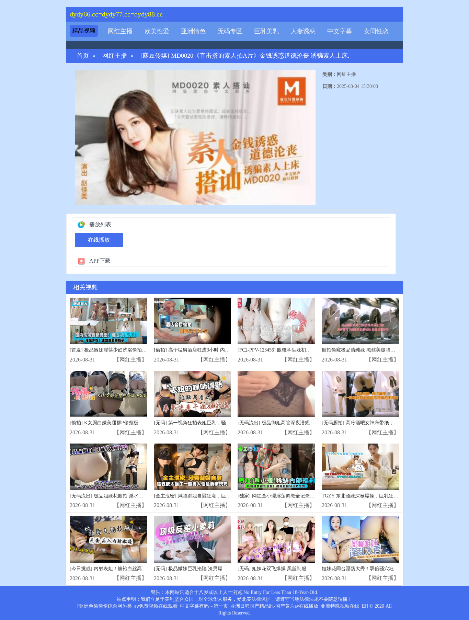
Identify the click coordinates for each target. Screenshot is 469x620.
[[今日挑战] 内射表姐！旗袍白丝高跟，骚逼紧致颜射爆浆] (108, 539)
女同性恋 (376, 31)
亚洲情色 (193, 31)
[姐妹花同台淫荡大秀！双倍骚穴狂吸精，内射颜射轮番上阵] (360, 539)
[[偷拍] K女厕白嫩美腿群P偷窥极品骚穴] (108, 394)
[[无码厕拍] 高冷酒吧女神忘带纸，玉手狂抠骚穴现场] (360, 394)
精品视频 (83, 30)
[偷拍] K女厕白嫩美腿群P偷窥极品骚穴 (111, 422)
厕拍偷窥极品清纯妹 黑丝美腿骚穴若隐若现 (368, 350)
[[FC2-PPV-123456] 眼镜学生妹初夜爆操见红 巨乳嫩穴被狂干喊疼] (276, 321)
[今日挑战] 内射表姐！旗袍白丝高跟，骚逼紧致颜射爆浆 (130, 568)
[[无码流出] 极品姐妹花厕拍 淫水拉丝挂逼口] (108, 467)
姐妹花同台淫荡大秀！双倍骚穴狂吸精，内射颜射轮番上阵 (384, 568)
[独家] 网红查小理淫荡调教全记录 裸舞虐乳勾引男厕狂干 (298, 495)
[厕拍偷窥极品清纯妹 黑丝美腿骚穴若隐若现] (360, 321)
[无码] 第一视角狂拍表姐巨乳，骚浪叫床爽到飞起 (207, 422)
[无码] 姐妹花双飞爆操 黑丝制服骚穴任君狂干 (286, 568)
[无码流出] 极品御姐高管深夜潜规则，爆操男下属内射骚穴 (300, 422)
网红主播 (120, 31)
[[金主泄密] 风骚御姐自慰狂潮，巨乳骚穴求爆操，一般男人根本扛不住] (192, 467)
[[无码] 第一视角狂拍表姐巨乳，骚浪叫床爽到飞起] (192, 394)
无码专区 (230, 31)
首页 (83, 56)
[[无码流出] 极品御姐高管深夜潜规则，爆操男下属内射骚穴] (276, 394)
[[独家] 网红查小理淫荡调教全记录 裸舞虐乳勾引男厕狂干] (276, 467)
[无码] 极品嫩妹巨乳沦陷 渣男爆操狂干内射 (200, 568)
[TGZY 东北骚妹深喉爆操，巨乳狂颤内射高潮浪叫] (360, 467)
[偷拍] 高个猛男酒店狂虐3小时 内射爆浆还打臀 (204, 350)
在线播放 (99, 240)
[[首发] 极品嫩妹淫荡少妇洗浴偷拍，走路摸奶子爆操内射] (108, 321)
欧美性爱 (157, 31)
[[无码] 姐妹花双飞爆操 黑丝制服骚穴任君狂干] (276, 539)
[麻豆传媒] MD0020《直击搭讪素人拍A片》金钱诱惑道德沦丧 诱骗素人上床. (245, 56)
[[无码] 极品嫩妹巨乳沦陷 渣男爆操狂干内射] (192, 539)
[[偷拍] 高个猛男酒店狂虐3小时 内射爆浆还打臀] (192, 321)
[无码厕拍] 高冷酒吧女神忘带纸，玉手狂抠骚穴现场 (377, 422)
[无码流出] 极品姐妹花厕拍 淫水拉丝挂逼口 (116, 495)
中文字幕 (339, 31)
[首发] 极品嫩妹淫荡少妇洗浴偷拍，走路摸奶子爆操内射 (130, 350)
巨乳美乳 (266, 31)
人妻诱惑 (303, 31)
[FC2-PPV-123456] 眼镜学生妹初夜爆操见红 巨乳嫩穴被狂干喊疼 (306, 350)
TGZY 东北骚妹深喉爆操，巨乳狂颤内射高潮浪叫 (374, 495)
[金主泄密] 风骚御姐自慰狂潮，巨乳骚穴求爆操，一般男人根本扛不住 (228, 495)
